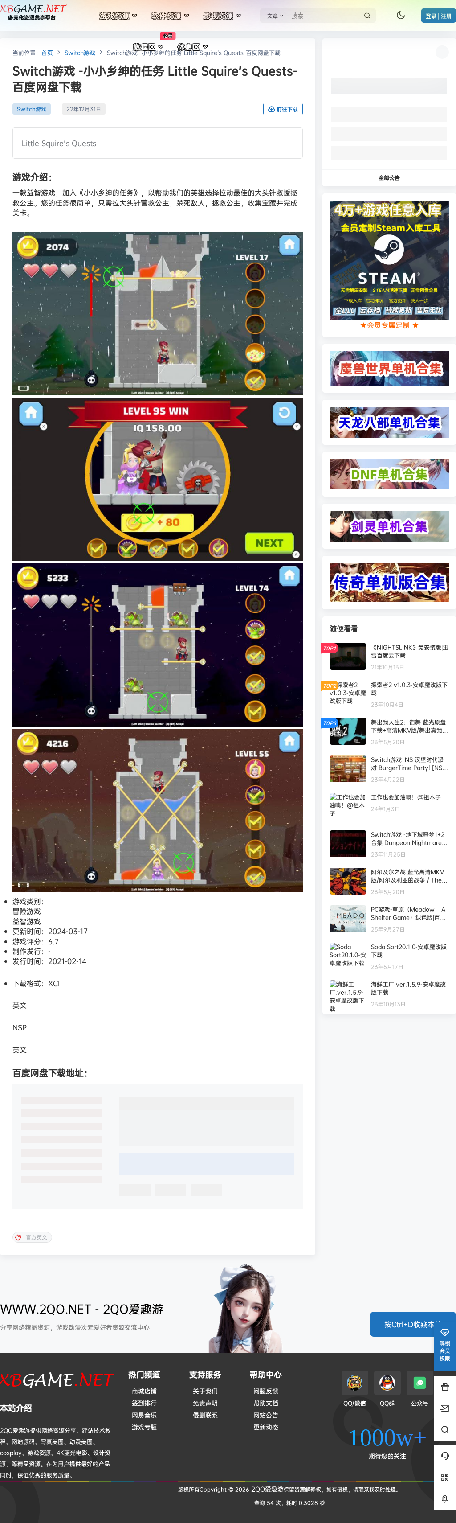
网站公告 (265, 1415)
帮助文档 (265, 1403)
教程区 (152, 42)
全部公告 (389, 177)
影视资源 (218, 16)
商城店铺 (144, 1391)
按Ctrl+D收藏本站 (413, 1324)
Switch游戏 (80, 53)
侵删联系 (205, 1415)
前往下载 (287, 109)
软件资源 (166, 16)
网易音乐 (144, 1415)
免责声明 (205, 1403)
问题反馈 (265, 1391)
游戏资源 (114, 16)
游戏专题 (144, 1427)
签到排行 (144, 1403)
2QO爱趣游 (266, 1489)
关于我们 (205, 1391)
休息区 (189, 47)
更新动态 (265, 1427)
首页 (47, 53)
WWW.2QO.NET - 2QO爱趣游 (81, 1309)
